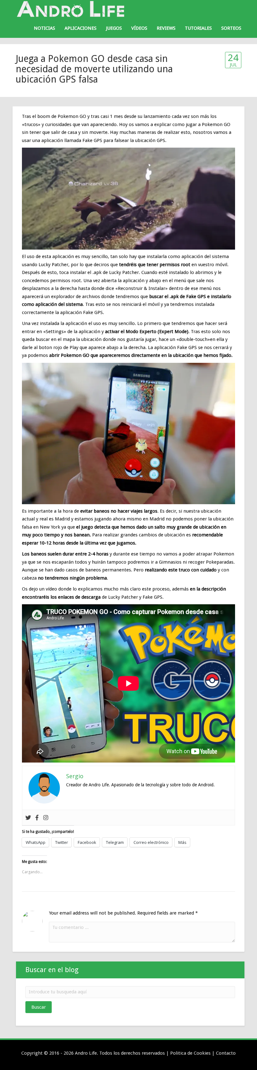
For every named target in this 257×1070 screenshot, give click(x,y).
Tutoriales (198, 28)
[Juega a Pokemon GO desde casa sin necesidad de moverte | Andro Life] (72, 9)
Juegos (114, 28)
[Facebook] (37, 817)
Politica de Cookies (190, 1053)
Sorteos (231, 28)
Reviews (166, 28)
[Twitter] (28, 817)
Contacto (226, 1053)
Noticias (44, 28)
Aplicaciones (81, 28)
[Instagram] (46, 817)
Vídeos (139, 28)
